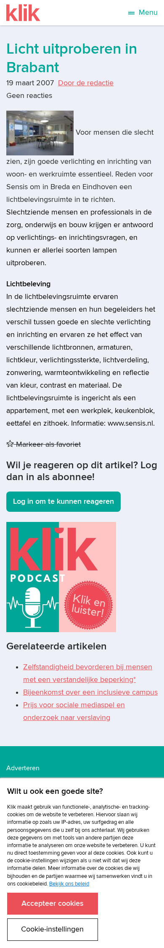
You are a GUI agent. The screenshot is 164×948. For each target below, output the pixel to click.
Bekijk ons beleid (69, 883)
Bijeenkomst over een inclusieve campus (90, 692)
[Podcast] (61, 576)
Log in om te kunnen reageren (63, 501)
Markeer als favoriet (47, 444)
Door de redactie (86, 83)
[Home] (23, 12)
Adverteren (23, 768)
